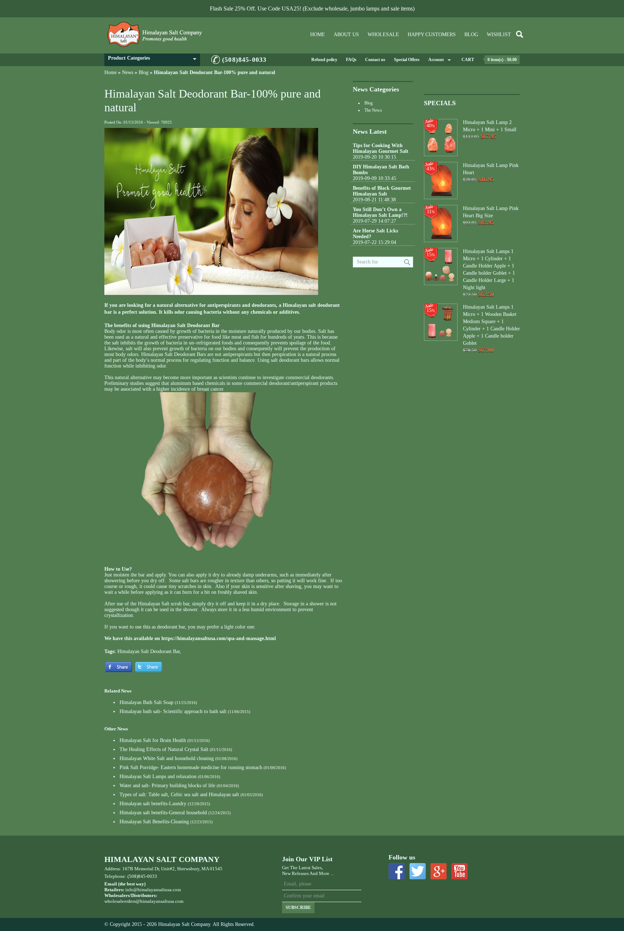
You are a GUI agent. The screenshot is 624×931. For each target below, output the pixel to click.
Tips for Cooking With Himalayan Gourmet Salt (380, 148)
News (127, 72)
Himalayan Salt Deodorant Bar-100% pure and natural (214, 72)
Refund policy (324, 59)
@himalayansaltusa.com (159, 901)
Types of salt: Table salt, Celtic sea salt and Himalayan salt (179, 794)
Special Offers (407, 59)
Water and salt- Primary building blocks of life (167, 785)
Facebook (397, 871)
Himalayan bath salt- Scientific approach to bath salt (173, 711)
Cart (468, 59)
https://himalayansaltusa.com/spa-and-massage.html (218, 638)
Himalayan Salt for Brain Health (153, 740)
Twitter (418, 871)
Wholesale (383, 34)
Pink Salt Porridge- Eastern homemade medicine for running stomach (191, 767)
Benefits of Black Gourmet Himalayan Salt (382, 191)
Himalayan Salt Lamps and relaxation (158, 776)
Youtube (459, 871)
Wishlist (499, 34)
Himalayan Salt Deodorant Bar (148, 651)
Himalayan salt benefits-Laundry (153, 803)
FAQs (351, 59)
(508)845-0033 (244, 59)
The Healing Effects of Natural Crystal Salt (164, 749)
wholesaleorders (120, 901)
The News (373, 110)
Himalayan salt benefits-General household (163, 812)
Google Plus (438, 871)
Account (436, 59)
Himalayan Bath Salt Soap (146, 702)
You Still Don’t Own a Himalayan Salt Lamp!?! (380, 212)
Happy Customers (432, 34)
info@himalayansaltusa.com (153, 889)
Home (317, 34)
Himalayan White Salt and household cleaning (167, 758)
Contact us (375, 59)
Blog (471, 34)
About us (346, 34)
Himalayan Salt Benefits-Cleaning (154, 821)
